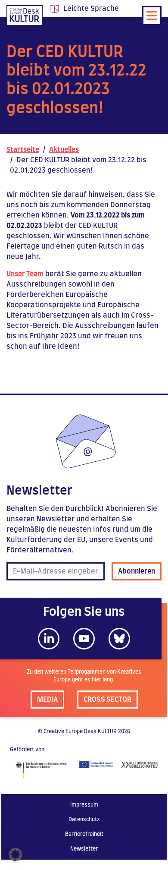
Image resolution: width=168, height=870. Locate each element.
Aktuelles (64, 149)
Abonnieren (136, 571)
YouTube (84, 638)
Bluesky (119, 638)
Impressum (84, 804)
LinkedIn (48, 638)
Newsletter (84, 848)
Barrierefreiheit (84, 834)
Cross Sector (107, 699)
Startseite (22, 149)
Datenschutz (84, 819)
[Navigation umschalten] (152, 15)
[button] (15, 854)
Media (47, 699)
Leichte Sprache (91, 8)
